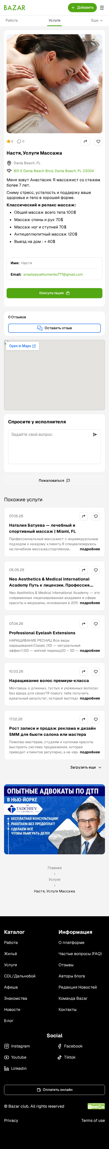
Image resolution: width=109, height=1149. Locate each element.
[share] (85, 141)
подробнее (90, 549)
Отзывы (66, 965)
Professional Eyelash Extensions (42, 633)
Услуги (54, 20)
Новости (12, 1009)
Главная (55, 867)
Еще (94, 20)
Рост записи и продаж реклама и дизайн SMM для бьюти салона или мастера (52, 731)
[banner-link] (54, 819)
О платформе (71, 942)
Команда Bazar (73, 998)
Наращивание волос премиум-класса (49, 680)
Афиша (11, 987)
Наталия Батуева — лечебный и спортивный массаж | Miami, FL (42, 528)
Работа (12, 20)
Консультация (51, 293)
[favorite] (98, 141)
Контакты (68, 1009)
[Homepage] (14, 7)
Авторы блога (72, 976)
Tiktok (70, 1057)
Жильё (10, 953)
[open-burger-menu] (102, 7)
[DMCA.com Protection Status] (96, 1106)
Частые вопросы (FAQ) (80, 953)
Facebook (73, 1046)
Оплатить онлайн (57, 1089)
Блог (8, 1020)
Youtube (18, 1057)
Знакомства (15, 998)
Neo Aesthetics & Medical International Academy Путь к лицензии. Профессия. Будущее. (49, 585)
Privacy (11, 1120)
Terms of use (93, 1120)
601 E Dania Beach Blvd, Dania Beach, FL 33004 (54, 171)
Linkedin (19, 1068)
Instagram (20, 1046)
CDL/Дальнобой (19, 976)
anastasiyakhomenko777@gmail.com (53, 274)
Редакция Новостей (78, 987)
